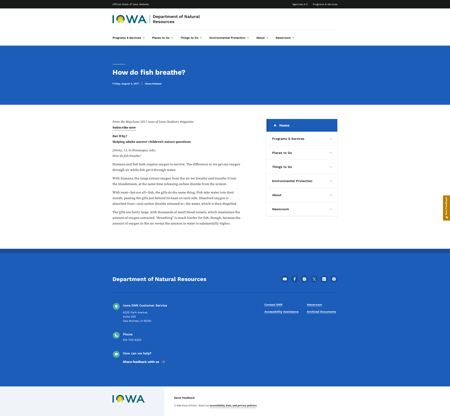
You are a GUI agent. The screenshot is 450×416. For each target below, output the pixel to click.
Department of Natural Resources (176, 19)
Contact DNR (273, 304)
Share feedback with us (141, 362)
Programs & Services (325, 4)
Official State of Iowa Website (130, 4)
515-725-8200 (132, 340)
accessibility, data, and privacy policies (233, 405)
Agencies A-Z (300, 4)
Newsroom (314, 304)
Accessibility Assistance (281, 311)
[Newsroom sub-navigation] (293, 38)
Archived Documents (321, 311)
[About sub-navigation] (267, 38)
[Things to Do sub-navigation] (201, 38)
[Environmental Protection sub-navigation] (248, 38)
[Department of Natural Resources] (130, 19)
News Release (153, 83)
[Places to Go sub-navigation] (172, 38)
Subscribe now (124, 127)
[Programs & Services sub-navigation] (143, 38)
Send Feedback (184, 397)
